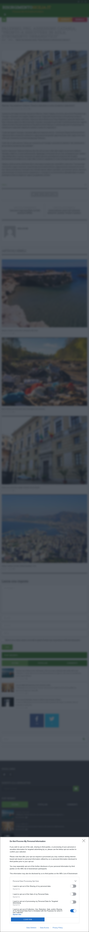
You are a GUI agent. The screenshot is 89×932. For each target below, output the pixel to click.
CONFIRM (28, 919)
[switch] (73, 886)
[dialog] (44, 884)
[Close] (84, 841)
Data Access (44, 928)
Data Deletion (31, 928)
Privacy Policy (58, 928)
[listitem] (44, 881)
